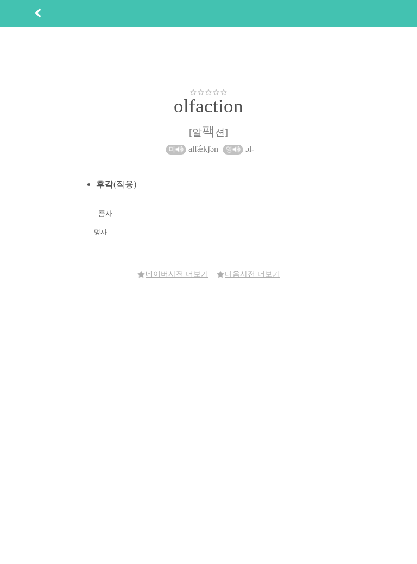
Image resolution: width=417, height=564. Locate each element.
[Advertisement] (208, 57)
